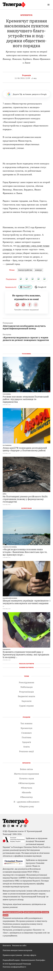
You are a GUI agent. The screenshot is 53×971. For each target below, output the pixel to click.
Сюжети (5, 547)
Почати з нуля (26, 778)
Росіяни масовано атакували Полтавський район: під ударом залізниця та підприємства (26, 399)
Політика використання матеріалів (17, 950)
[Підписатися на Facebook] (29, 304)
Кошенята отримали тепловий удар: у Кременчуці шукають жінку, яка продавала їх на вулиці (26, 654)
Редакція (26, 75)
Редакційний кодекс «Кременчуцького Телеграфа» (24, 960)
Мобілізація (26, 687)
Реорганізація (26, 691)
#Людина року (26, 806)
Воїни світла (26, 769)
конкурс (38, 270)
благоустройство (25, 270)
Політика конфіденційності (14, 967)
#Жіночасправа (26, 783)
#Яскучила (26, 787)
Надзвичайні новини (10, 598)
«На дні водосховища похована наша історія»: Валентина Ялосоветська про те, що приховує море (25, 552)
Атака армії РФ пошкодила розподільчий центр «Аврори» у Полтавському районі (25, 449)
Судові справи (26, 705)
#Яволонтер (26, 797)
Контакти (7, 945)
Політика (26, 737)
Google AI (42, 287)
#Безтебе (26, 792)
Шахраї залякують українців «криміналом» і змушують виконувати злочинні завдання (26, 602)
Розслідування (26, 682)
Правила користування (12, 955)
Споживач (26, 733)
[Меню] (48, 4)
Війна (4, 494)
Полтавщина (7, 445)
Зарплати (26, 701)
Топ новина (7, 394)
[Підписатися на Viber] (23, 304)
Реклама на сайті (19, 945)
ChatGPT (27, 287)
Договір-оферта (29, 955)
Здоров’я (26, 742)
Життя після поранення (26, 773)
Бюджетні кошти (26, 696)
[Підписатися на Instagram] (35, 304)
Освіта (26, 746)
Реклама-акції (26, 751)
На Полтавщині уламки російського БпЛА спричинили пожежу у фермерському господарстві (25, 499)
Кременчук (26, 15)
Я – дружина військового (26, 801)
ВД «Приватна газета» (15, 831)
